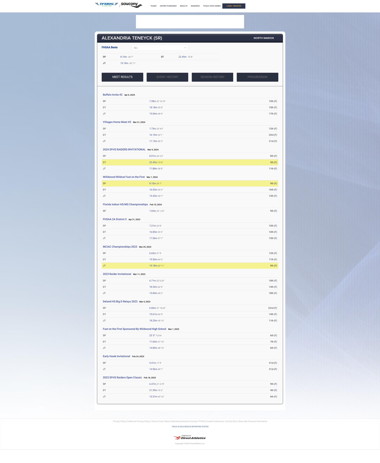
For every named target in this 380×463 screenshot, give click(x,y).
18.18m (153, 107)
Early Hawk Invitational (117, 356)
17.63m (153, 341)
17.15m (153, 141)
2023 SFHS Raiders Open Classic (122, 377)
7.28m (152, 101)
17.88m (153, 168)
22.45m (183, 56)
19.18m (124, 63)
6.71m (152, 280)
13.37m (153, 396)
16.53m (153, 189)
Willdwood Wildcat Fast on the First (124, 176)
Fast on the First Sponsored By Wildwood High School (134, 328)
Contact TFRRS (197, 421)
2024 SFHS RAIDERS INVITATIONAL (124, 149)
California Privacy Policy (139, 421)
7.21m (152, 225)
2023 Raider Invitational (117, 274)
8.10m (123, 56)
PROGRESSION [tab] (257, 77)
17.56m (153, 238)
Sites (167, 421)
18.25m (153, 320)
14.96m (153, 369)
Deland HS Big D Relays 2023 (120, 301)
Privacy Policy (119, 421)
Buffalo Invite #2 (112, 94)
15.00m (153, 293)
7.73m (152, 128)
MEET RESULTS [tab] (122, 77)
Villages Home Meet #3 (117, 122)
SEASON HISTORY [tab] (213, 77)
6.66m (152, 308)
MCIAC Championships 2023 (120, 246)
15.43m (153, 195)
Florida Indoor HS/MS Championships (125, 204)
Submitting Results (180, 421)
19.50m (153, 259)
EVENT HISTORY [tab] (167, 77)
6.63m (152, 253)
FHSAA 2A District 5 (115, 219)
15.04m (153, 113)
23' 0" (152, 335)
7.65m (152, 210)
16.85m (153, 232)
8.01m (152, 156)
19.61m (153, 314)
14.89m (153, 347)
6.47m (152, 384)
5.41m (152, 362)
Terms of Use (157, 421)
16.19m (153, 134)
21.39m (153, 390)
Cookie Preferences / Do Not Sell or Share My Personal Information (236, 421)
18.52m (153, 286)
